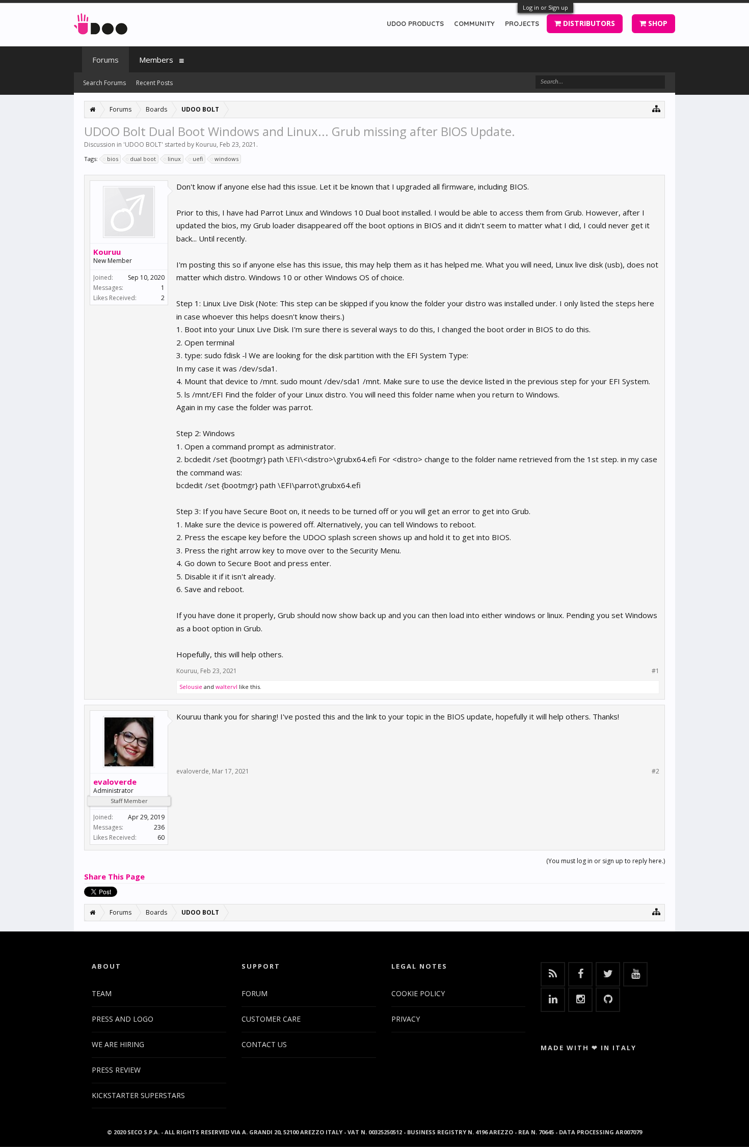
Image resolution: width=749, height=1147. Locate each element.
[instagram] (580, 1000)
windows (226, 159)
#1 (655, 671)
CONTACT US (264, 1044)
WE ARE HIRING (118, 1044)
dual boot (143, 159)
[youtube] (635, 974)
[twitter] (608, 974)
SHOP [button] (656, 23)
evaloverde (115, 782)
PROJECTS (522, 23)
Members (156, 60)
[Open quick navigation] (656, 108)
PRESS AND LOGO (122, 1019)
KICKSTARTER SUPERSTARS (138, 1095)
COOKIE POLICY (418, 993)
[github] (608, 1000)
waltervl (226, 686)
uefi (198, 159)
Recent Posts (154, 82)
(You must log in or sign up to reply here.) (605, 861)
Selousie (190, 686)
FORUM (255, 993)
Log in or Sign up (545, 7)
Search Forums (104, 82)
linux (174, 159)
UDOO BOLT (143, 144)
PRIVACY (405, 1019)
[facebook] (580, 974)
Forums (105, 60)
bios (112, 159)
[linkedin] (553, 1000)
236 (159, 827)
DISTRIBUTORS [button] (588, 23)
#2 (655, 771)
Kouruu (206, 144)
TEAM (102, 993)
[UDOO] (100, 22)
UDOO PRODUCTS (415, 23)
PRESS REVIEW (116, 1070)
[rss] (553, 974)
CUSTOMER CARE (271, 1019)
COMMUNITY (474, 23)
